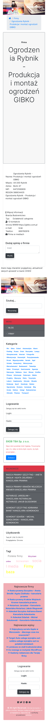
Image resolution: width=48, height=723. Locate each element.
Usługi (22, 390)
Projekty (10, 378)
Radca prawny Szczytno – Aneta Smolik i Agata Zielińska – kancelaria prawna (24, 477)
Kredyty (20, 387)
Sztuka (9, 363)
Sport (17, 384)
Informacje (17, 375)
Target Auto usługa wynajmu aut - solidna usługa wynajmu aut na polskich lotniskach (24, 641)
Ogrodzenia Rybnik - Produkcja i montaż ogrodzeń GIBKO (23, 24)
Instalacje (27, 387)
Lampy (36, 351)
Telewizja (32, 366)
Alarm (35, 348)
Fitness (9, 375)
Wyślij (10, 255)
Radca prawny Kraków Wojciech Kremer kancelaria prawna (24, 488)
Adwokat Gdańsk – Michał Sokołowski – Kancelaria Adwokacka (20, 519)
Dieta (25, 378)
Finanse (17, 393)
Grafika (37, 372)
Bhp (34, 387)
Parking (9, 351)
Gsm (25, 372)
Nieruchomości (12, 366)
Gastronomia (25, 369)
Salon (9, 369)
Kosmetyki (21, 357)
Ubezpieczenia (12, 354)
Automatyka (27, 348)
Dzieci (18, 348)
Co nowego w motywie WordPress (25, 650)
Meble (34, 375)
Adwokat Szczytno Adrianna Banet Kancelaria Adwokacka (22, 509)
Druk (22, 351)
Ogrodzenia (11, 387)
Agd (33, 360)
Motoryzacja (27, 363)
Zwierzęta (26, 375)
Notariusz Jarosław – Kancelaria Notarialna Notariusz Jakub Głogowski (21, 498)
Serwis (27, 360)
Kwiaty (31, 384)
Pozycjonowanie (33, 357)
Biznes (31, 372)
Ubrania (26, 381)
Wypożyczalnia (18, 360)
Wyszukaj (12, 310)
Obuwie (34, 381)
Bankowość (23, 366)
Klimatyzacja (11, 357)
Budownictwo (31, 390)
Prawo (16, 351)
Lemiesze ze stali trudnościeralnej (25, 647)
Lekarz (9, 381)
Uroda (9, 390)
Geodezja (24, 384)
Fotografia (30, 354)
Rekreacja (10, 372)
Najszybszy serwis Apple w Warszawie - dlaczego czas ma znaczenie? (24, 632)
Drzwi (9, 360)
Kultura (15, 390)
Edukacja (10, 384)
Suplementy (17, 381)
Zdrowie (10, 393)
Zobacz (11, 457)
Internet (22, 354)
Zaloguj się (13, 429)
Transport (25, 393)
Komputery (17, 363)
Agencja (35, 369)
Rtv (8, 348)
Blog (11, 327)
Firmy (16, 18)
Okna (13, 348)
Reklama (19, 372)
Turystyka (32, 378)
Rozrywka (29, 351)
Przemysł (15, 369)
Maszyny (17, 378)
